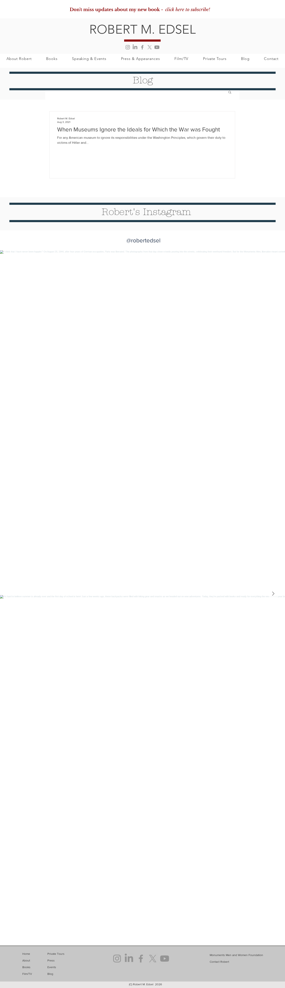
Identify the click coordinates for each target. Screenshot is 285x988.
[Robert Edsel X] (150, 47)
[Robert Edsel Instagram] (128, 47)
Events (51, 967)
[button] (230, 92)
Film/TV (27, 973)
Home (26, 953)
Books (26, 967)
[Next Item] (273, 594)
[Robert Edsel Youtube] (157, 47)
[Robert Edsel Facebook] (142, 47)
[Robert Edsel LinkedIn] (135, 47)
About (26, 960)
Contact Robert (219, 961)
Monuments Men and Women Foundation (236, 955)
